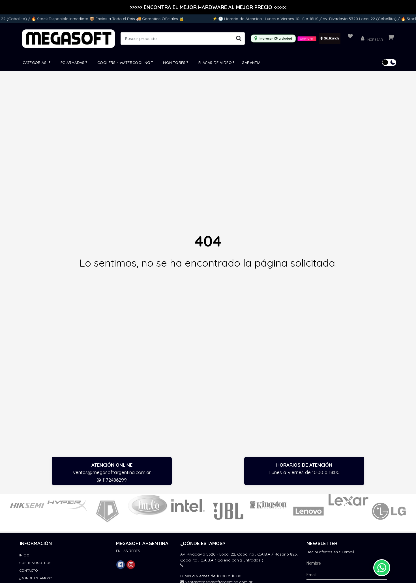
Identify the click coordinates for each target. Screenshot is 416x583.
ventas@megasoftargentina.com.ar (112, 472)
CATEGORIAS (35, 62)
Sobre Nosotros (35, 563)
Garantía (251, 62)
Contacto (28, 570)
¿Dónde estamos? (35, 578)
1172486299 (114, 480)
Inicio (24, 555)
